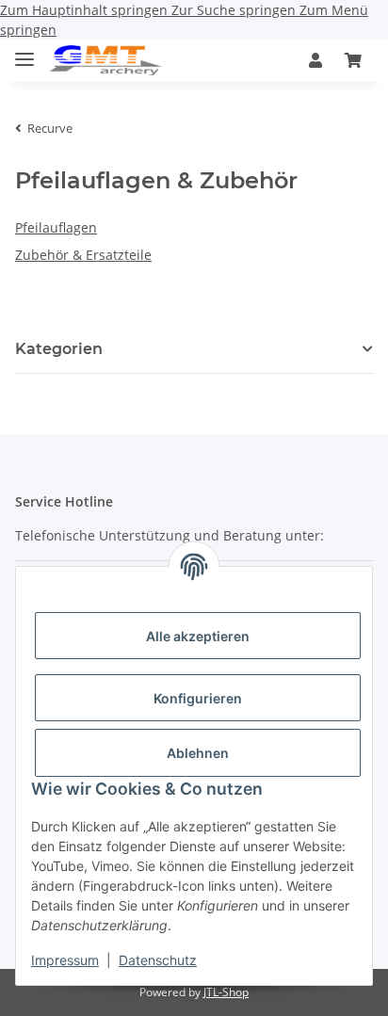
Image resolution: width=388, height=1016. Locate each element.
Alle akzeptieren (198, 636)
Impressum (65, 960)
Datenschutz (158, 960)
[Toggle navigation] (24, 51)
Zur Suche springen (235, 10)
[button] (315, 60)
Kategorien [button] (59, 349)
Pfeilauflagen (56, 227)
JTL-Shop (226, 992)
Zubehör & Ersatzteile (83, 255)
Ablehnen (198, 753)
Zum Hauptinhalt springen (85, 10)
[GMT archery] (105, 61)
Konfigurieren (198, 698)
